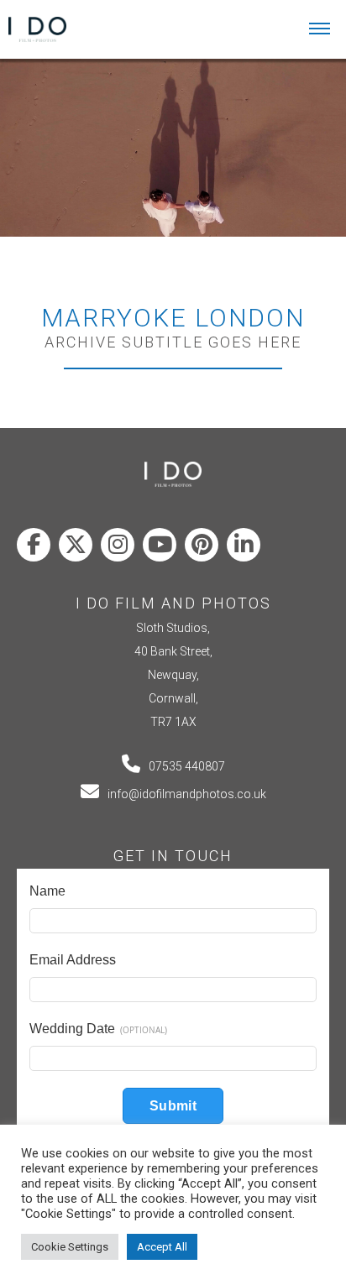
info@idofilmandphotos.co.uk (186, 794)
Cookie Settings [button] (69, 1247)
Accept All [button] (162, 1247)
